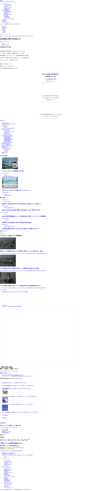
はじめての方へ (7, 4)
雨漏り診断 (6, 479)
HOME (5, 456)
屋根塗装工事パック (8, 12)
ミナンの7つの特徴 (7, 5)
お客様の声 (6, 478)
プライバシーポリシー (8, 487)
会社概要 (6, 6)
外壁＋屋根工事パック (8, 14)
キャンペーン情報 (7, 484)
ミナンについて (5, 3)
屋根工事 (6, 13)
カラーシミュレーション (8, 482)
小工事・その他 (7, 17)
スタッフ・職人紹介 (8, 7)
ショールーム (6, 485)
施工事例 (3, 19)
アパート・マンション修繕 (9, 18)
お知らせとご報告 (5, 44)
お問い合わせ (6, 486)
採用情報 (6, 8)
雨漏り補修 (6, 16)
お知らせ (3, 43)
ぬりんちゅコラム (5, 22)
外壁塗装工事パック (8, 11)
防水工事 (6, 15)
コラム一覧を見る (3, 289)
